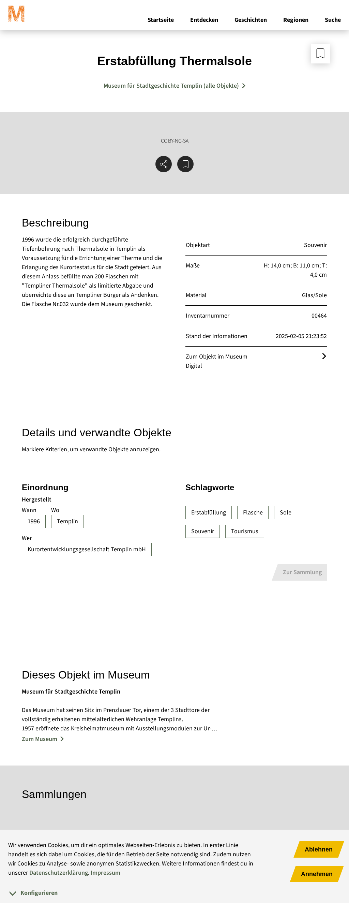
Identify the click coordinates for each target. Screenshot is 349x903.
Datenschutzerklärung (58, 873)
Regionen (295, 20)
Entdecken (204, 20)
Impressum (105, 873)
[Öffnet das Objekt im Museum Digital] (324, 356)
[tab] (174, 893)
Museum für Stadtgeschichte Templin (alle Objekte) (171, 86)
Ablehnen (319, 849)
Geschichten (250, 20)
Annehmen (317, 874)
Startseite (161, 20)
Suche (333, 20)
